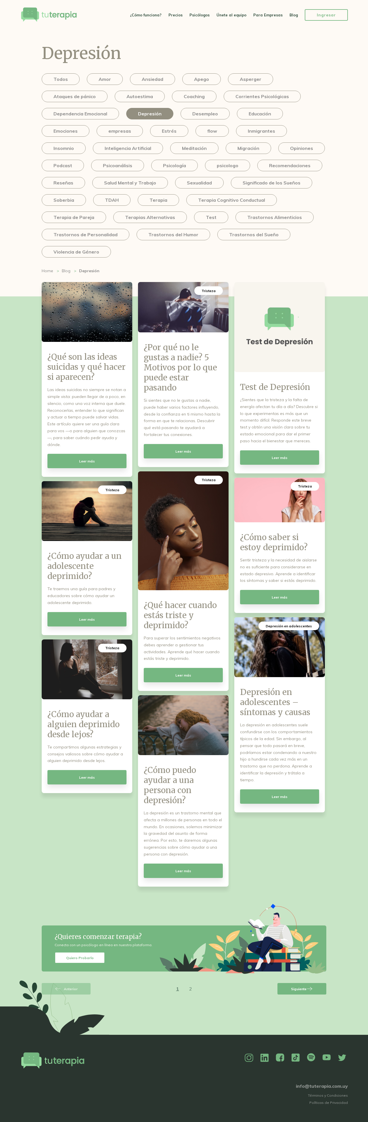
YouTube (326, 1058)
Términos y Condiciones (328, 1095)
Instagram (249, 1058)
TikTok (295, 1058)
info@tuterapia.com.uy (322, 1086)
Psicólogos (199, 15)
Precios (175, 15)
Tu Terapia (49, 15)
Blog (294, 15)
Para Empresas (268, 15)
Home (47, 270)
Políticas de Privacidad (328, 1102)
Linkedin (264, 1058)
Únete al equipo (231, 15)
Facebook (280, 1058)
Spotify (311, 1058)
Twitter (342, 1058)
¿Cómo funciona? (146, 15)
